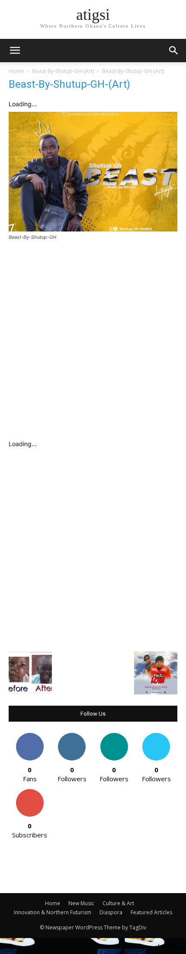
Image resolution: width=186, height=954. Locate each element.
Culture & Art (118, 903)
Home (16, 71)
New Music (81, 903)
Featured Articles (151, 912)
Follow (72, 736)
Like (30, 736)
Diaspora (110, 912)
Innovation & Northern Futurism (52, 912)
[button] (174, 50)
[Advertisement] (93, 343)
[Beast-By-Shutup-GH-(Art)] (93, 229)
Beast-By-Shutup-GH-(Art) (63, 71)
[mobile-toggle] (15, 50)
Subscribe (29, 792)
